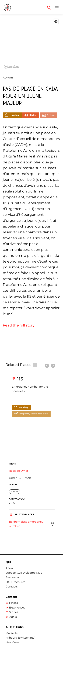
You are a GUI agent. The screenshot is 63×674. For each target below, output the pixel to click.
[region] (31, 43)
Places (13, 602)
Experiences (17, 607)
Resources (13, 577)
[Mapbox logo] (11, 67)
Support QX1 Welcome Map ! (25, 572)
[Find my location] (55, 21)
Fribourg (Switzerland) (20, 637)
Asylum (8, 77)
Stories (13, 612)
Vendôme (12, 642)
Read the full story (18, 325)
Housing (14, 115)
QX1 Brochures (15, 582)
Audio (13, 616)
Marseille (12, 633)
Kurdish (14, 491)
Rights (32, 115)
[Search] (49, 7)
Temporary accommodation (33, 413)
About (10, 568)
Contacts (12, 586)
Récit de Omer (18, 470)
